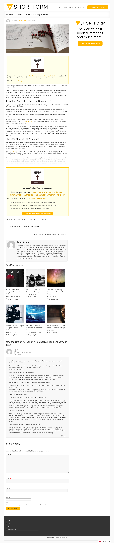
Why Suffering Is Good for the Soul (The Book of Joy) (56, 327)
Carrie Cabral (22, 20)
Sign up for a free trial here (26, 81)
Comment (10, 454)
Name (8, 478)
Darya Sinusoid (53, 296)
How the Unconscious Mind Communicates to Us (34, 328)
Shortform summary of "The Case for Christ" (43, 76)
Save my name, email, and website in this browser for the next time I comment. (31, 505)
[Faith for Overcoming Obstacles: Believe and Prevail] (56, 269)
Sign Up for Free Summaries (97, 7)
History (37, 219)
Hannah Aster (32, 294)
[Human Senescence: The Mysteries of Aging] (35, 269)
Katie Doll (51, 330)
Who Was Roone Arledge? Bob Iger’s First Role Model (15, 328)
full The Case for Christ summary (36, 198)
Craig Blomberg (28, 121)
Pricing (65, 7)
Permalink (19, 354)
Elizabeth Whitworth (13, 296)
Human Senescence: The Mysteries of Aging (34, 291)
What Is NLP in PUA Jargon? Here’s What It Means (50, 234)
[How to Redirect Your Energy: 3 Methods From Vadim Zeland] (15, 269)
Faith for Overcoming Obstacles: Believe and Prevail (55, 292)
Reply (64, 436)
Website (8, 497)
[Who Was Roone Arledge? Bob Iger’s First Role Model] (15, 305)
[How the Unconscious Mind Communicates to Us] (35, 305)
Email (8, 488)
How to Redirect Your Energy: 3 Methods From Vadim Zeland (14, 292)
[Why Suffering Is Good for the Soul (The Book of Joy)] (56, 305)
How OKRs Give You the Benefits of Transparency (24, 226)
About (71, 7)
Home (59, 7)
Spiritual (43, 219)
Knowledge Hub (80, 7)
